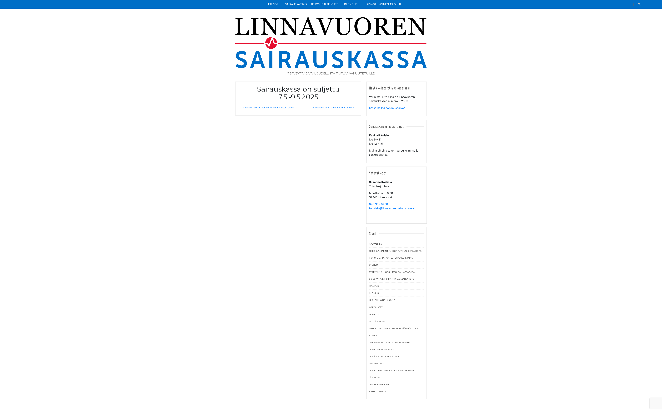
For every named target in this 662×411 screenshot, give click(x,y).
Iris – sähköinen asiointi (383, 4)
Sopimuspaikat (377, 363)
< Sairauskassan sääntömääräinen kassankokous (268, 107)
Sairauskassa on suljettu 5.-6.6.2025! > (333, 107)
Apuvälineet (376, 244)
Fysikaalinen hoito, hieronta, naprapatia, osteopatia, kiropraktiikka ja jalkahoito (392, 275)
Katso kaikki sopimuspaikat (387, 108)
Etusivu (273, 4)
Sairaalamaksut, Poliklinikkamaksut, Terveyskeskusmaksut (389, 345)
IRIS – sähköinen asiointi (382, 300)
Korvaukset (376, 307)
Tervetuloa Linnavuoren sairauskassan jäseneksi (391, 374)
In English (351, 4)
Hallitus (374, 286)
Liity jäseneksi (377, 321)
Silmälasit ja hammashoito (384, 356)
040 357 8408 (378, 204)
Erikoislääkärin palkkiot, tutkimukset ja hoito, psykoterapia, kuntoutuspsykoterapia (395, 254)
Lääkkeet (374, 314)
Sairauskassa (295, 4)
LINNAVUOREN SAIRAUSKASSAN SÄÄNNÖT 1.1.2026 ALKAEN (393, 332)
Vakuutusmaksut (379, 391)
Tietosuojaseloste (324, 4)
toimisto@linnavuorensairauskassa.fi (392, 208)
